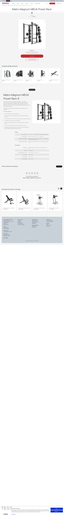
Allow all (56, 508)
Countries (47, 226)
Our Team (31, 3)
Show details (13, 514)
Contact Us (57, 0)
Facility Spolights (6, 228)
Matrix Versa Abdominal (40, 79)
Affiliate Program (5, 230)
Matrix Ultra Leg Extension (29, 79)
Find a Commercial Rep (49, 220)
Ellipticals (19, 221)
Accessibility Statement (6, 235)
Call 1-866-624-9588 (32, 59)
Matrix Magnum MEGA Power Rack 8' (6, 79)
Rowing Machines (20, 223)
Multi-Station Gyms (35, 220)
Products (26, 3)
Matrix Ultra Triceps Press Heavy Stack (18, 79)
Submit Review (59, 166)
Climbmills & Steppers (21, 224)
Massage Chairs (34, 226)
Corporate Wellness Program (7, 231)
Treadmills (19, 220)
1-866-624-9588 (5, 222)
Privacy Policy (5, 233)
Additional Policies (6, 234)
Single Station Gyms (35, 221)
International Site (48, 225)
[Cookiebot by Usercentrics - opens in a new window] (5, 514)
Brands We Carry (5, 227)
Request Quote (52, 3)
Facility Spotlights (37, 3)
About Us (4, 226)
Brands (22, 3)
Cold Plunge (34, 227)
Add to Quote (32, 56)
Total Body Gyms (34, 222)
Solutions (13, 3)
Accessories (34, 223)
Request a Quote (5, 224)
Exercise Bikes (20, 222)
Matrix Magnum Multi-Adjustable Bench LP (54, 79)
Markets (18, 3)
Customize (56, 511)
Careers (61, 0)
